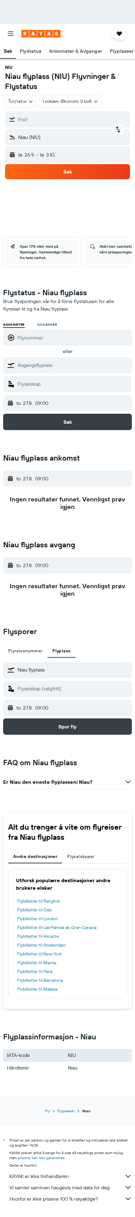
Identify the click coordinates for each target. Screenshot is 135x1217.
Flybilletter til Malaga (37, 989)
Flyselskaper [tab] (80, 856)
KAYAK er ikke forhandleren (39, 1176)
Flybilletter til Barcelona (40, 980)
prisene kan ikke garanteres (41, 1157)
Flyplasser (66, 1111)
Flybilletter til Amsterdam (41, 945)
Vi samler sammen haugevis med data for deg (59, 1187)
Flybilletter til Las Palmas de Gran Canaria (56, 927)
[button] (11, 34)
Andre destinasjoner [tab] (35, 856)
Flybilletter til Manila (36, 962)
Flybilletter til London (37, 918)
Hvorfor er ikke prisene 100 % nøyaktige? (53, 1199)
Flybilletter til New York (39, 954)
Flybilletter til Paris (34, 971)
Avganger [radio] (47, 325)
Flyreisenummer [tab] (25, 651)
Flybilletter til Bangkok (38, 901)
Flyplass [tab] (61, 651)
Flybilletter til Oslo (34, 910)
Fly (47, 1111)
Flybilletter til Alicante (38, 936)
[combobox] (73, 365)
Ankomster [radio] (14, 325)
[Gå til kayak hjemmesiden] (41, 33)
